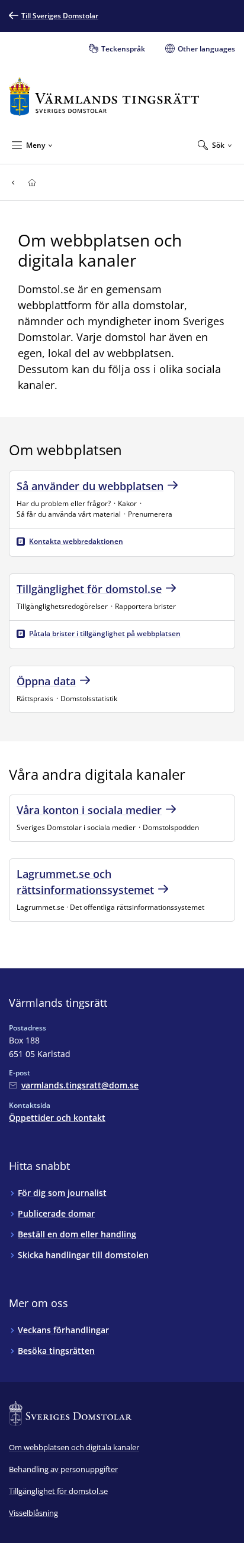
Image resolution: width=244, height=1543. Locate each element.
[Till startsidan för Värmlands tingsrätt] (104, 96)
